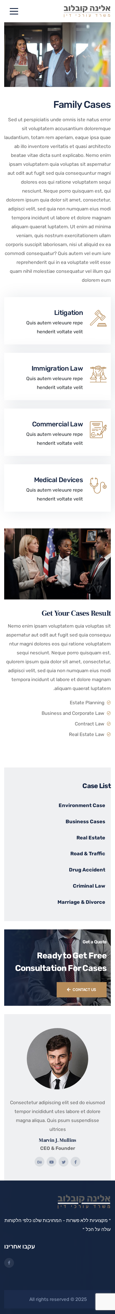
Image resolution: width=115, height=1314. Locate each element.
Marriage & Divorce (81, 902)
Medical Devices (58, 480)
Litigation (68, 313)
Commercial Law (57, 424)
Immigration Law (57, 368)
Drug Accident (87, 870)
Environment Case (82, 805)
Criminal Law (89, 886)
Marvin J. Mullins (57, 1140)
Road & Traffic (87, 854)
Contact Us (84, 989)
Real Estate (90, 838)
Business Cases (85, 821)
